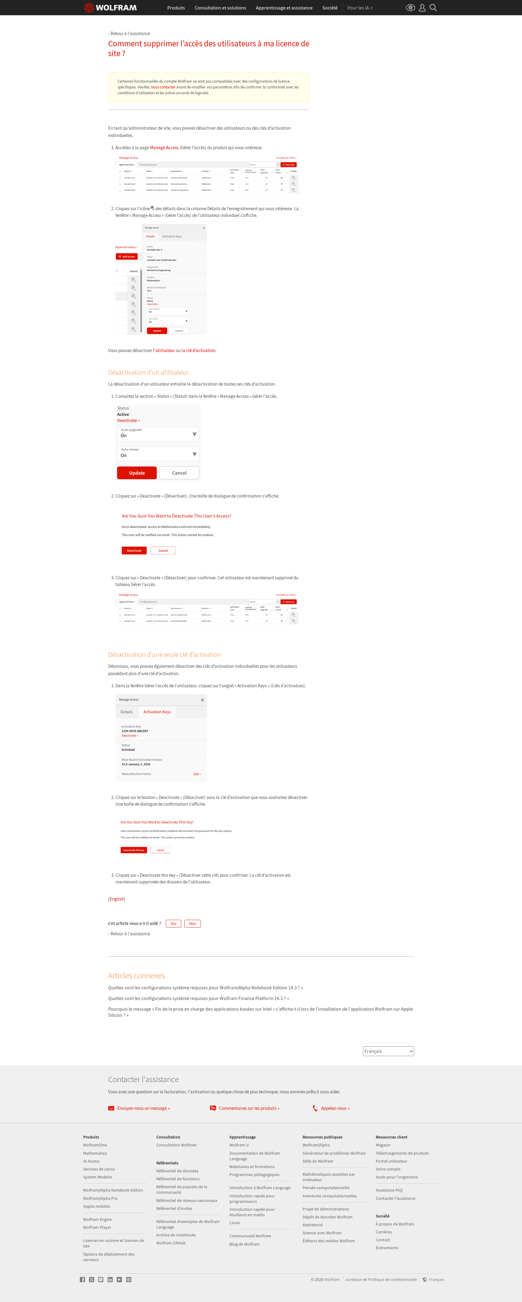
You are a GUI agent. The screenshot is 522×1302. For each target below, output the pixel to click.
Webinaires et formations (252, 1166)
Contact (383, 1240)
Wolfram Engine (97, 1219)
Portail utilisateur (391, 1161)
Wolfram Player (97, 1227)
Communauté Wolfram (250, 1236)
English (117, 899)
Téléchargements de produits (402, 1153)
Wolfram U (239, 1145)
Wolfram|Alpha (316, 1145)
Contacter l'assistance (395, 1198)
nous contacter (163, 87)
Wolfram (332, 1279)
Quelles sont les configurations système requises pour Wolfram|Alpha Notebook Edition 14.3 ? (204, 987)
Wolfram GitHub (171, 1243)
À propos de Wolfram (395, 1224)
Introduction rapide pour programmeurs (252, 1198)
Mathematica (95, 1153)
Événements (387, 1247)
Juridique (353, 1279)
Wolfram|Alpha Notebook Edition (113, 1190)
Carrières (384, 1232)
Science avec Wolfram (322, 1232)
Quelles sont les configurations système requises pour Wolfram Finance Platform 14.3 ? (197, 998)
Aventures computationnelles (330, 1196)
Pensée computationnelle (326, 1187)
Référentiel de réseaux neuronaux (186, 1200)
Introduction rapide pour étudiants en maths (252, 1212)
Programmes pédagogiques (254, 1174)
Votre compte (388, 1169)
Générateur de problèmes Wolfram (334, 1153)
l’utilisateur (164, 350)
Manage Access (164, 147)
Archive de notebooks (176, 1235)
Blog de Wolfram (244, 1244)
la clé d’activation (198, 350)
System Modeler (97, 1177)
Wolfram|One (95, 1145)
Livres (234, 1222)
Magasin (383, 1145)
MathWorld (313, 1225)
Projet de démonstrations (326, 1209)
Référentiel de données (177, 1171)
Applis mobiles (96, 1206)
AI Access (91, 1161)
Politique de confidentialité (392, 1279)
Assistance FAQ (389, 1190)
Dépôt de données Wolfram (328, 1217)
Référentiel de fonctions (178, 1179)
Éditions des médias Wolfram (329, 1240)
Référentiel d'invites (174, 1208)
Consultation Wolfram (176, 1145)
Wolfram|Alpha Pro (100, 1198)
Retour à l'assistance (130, 33)
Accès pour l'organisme (397, 1177)
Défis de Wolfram (318, 1161)
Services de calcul (99, 1169)
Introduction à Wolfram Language (260, 1187)
